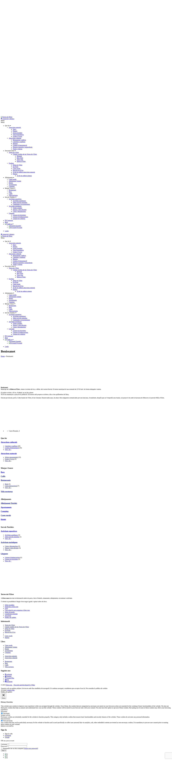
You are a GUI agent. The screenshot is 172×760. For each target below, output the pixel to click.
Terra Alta (20, 159)
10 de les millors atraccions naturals (24, 172)
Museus (15, 143)
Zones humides (17, 133)
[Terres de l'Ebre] (6, 117)
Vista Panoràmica (18, 134)
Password (4, 746)
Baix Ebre (20, 158)
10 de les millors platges (24, 176)
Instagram (9, 681)
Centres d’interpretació (20, 145)
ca (11, 224)
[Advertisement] (60, 371)
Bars (10, 192)
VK (7, 680)
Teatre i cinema (17, 149)
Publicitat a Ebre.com (11, 607)
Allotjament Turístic (15, 181)
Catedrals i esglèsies (19, 142)
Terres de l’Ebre (14, 152)
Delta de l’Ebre (17, 165)
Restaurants (12, 190)
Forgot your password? (31, 748)
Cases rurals (16, 168)
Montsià (19, 156)
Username (4, 744)
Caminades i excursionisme (21, 204)
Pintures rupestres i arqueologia (22, 147)
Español (18, 226)
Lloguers (11, 213)
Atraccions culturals (15, 138)
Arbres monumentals (11, 457)
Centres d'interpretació (12, 448)
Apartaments (13, 185)
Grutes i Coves (17, 136)
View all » (8, 449)
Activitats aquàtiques (19, 201)
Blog (6, 222)
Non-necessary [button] (5, 719)
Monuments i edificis (19, 140)
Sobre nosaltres (9, 605)
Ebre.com (9, 685)
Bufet (6, 484)
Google (7, 737)
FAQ (6, 608)
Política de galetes (10, 617)
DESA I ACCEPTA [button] (7, 726)
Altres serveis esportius (20, 202)
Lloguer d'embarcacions (12, 557)
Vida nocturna (13, 195)
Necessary (6, 713)
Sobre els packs (10, 612)
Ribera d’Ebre (21, 161)
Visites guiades (17, 208)
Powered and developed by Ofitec (24, 685)
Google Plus (10, 678)
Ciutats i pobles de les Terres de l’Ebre (25, 154)
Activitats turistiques (15, 206)
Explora (11, 163)
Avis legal (8, 616)
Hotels (11, 183)
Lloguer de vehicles (19, 218)
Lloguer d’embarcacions (20, 217)
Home (3, 356)
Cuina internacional (11, 486)
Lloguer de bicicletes (19, 215)
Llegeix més (11, 690)
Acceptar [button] (3, 690)
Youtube (8, 676)
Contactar (9, 220)
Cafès (10, 193)
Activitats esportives (15, 199)
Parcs (14, 129)
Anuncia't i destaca (8, 119)
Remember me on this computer (13, 748)
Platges (15, 131)
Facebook (9, 674)
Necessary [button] (4, 711)
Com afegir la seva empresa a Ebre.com (17, 610)
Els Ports (15, 167)
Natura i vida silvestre (19, 210)
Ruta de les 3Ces (18, 170)
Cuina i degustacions (19, 211)
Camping (12, 186)
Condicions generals (11, 614)
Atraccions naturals (15, 127)
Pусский (19, 227)
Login (7, 231)
